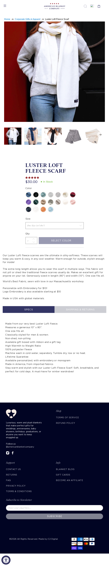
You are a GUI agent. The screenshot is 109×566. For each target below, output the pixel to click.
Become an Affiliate (69, 480)
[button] (32, 177)
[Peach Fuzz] (43, 209)
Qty (27, 233)
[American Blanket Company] (54, 6)
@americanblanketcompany (20, 447)
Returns (11, 475)
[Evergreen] (36, 202)
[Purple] (28, 202)
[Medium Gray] (51, 202)
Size (28, 218)
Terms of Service (67, 417)
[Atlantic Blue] (28, 195)
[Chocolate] (58, 195)
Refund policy (65, 423)
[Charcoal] (51, 195)
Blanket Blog (65, 469)
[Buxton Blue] (43, 195)
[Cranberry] (73, 195)
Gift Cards (63, 475)
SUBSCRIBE (54, 516)
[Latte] (43, 202)
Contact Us (13, 469)
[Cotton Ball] (65, 195)
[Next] (100, 135)
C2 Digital (53, 539)
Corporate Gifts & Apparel (27, 19)
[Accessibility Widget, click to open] (6, 560)
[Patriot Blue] (28, 209)
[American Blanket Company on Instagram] (7, 454)
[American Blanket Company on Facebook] (12, 454)
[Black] (36, 195)
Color (28, 188)
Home (7, 19)
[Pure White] (36, 209)
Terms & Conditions (19, 491)
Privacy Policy (16, 486)
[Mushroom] (58, 202)
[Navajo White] (65, 202)
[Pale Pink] (73, 202)
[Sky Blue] (51, 209)
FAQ (8, 480)
